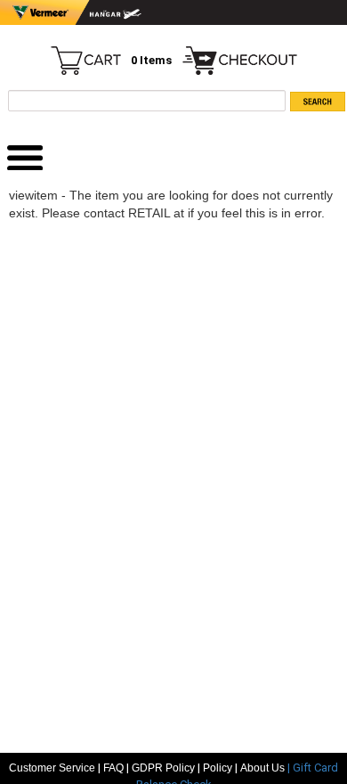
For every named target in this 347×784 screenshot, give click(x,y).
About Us (263, 768)
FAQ (113, 768)
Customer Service (52, 768)
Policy (217, 768)
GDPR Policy (163, 768)
